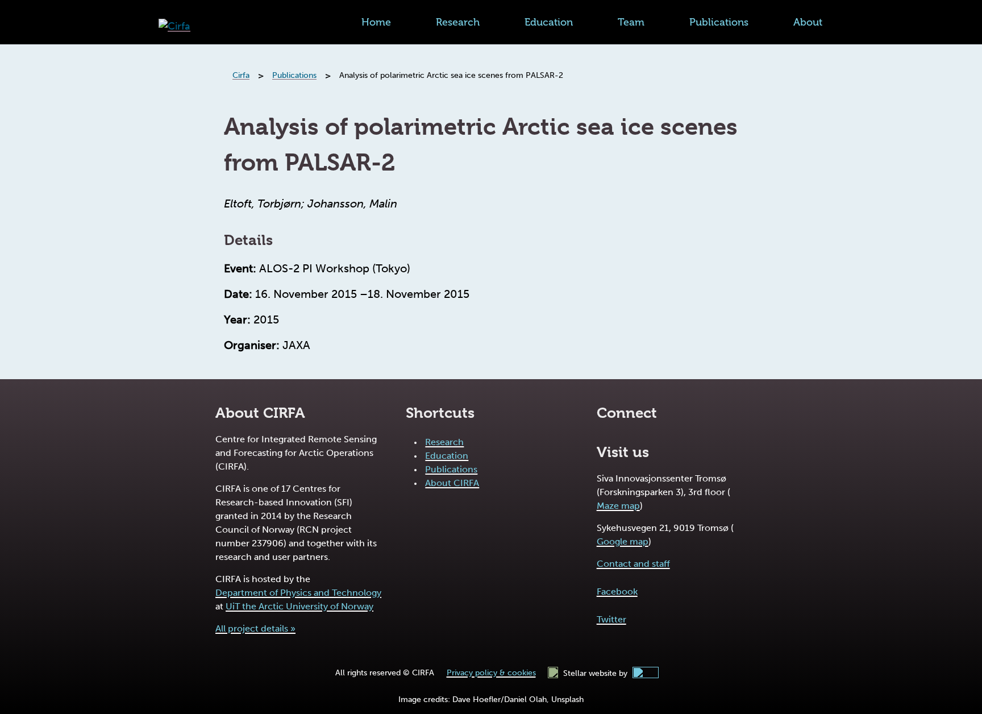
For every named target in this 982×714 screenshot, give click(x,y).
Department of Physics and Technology (298, 592)
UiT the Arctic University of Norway (299, 606)
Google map (622, 541)
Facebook (617, 591)
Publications (718, 22)
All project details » (255, 628)
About (807, 22)
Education (549, 22)
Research (458, 22)
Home (376, 22)
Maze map (618, 505)
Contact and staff (633, 563)
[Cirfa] (174, 26)
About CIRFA (452, 483)
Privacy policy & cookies (491, 673)
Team (631, 22)
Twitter (611, 619)
